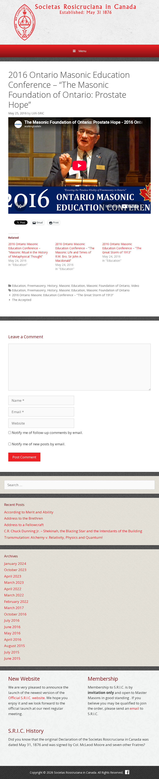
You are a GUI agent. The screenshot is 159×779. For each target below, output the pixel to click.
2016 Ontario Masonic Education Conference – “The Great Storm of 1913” (121, 248)
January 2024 (15, 563)
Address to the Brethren (23, 518)
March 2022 (14, 595)
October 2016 (15, 614)
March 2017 (14, 607)
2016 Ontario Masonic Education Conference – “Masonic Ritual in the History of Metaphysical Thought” (28, 250)
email (134, 708)
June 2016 (12, 626)
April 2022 (12, 588)
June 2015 (12, 658)
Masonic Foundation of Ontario (108, 286)
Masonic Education (72, 286)
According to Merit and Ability (28, 512)
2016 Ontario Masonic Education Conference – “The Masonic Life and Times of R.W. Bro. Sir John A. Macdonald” (74, 252)
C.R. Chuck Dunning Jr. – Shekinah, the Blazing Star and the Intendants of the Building (73, 531)
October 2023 (15, 569)
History (52, 286)
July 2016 (11, 620)
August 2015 (14, 645)
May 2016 (12, 633)
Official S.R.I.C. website (26, 697)
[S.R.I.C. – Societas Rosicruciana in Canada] (79, 22)
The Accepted (21, 300)
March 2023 (14, 582)
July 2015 (11, 652)
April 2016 (12, 639)
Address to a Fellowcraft (24, 524)
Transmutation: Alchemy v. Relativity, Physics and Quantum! (53, 537)
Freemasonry (36, 286)
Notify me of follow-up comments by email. (47, 432)
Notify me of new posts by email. (38, 444)
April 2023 (12, 576)
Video (135, 286)
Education (19, 286)
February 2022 (16, 601)
